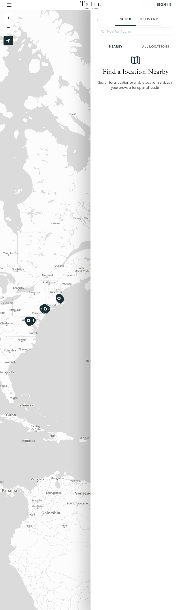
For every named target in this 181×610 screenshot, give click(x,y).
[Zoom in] (8, 17)
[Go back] (97, 20)
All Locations (155, 46)
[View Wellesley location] (59, 299)
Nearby (116, 46)
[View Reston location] (28, 321)
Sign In (164, 5)
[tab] (125, 20)
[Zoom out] (8, 27)
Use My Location (8, 40)
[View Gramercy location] (45, 309)
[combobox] (136, 31)
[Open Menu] (9, 5)
